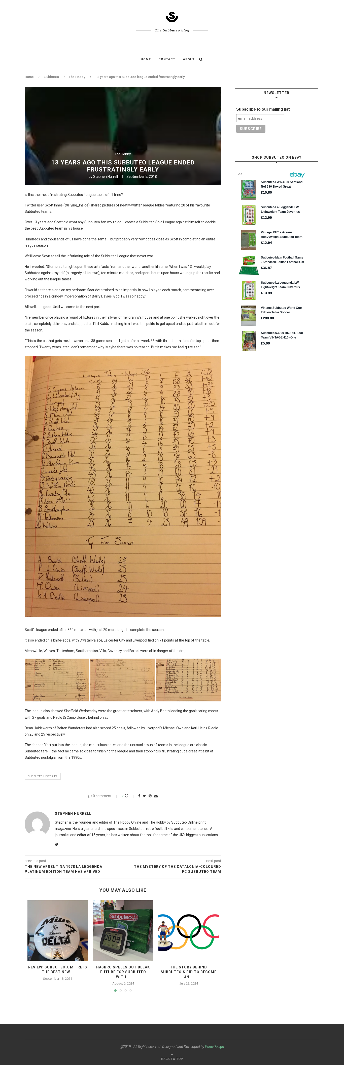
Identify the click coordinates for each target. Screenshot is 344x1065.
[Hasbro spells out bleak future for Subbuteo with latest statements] (123, 930)
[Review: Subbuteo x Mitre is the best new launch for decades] (57, 930)
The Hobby (77, 77)
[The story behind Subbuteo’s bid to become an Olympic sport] (188, 930)
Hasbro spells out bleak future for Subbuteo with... (123, 972)
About (189, 59)
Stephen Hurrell (105, 177)
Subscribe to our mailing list (263, 109)
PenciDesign (214, 1047)
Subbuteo (51, 77)
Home (146, 59)
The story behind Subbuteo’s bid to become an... (189, 972)
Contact (166, 59)
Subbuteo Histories (42, 776)
